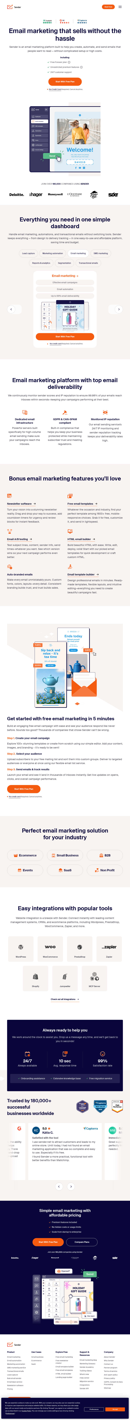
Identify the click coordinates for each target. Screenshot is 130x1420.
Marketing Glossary (87, 1363)
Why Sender (109, 1360)
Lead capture (28, 253)
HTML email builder (79, 539)
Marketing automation (53, 253)
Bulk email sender (14, 1378)
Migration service (87, 1381)
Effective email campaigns (65, 282)
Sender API (84, 1388)
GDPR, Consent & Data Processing (113, 1383)
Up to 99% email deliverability (65, 296)
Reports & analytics (41, 263)
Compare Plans (82, 1242)
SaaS (33, 1364)
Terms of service (110, 1371)
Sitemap (107, 1388)
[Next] (119, 309)
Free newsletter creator (62, 1361)
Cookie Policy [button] (26, 1411)
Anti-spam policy (111, 1375)
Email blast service (14, 1382)
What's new (84, 1374)
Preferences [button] (10, 1414)
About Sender (109, 1357)
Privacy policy (109, 1378)
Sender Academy (87, 1367)
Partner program (110, 1368)
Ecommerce (36, 1360)
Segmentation (64, 263)
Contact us (108, 1364)
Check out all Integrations (63, 999)
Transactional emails (88, 263)
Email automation (65, 289)
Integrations (85, 1385)
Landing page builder (64, 1377)
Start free (108, 7)
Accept (115, 1409)
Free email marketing (64, 1357)
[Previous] (11, 309)
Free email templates (80, 503)
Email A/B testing (17, 539)
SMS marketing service (16, 1368)
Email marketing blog (88, 1360)
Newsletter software (19, 503)
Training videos (86, 1371)
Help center (84, 1378)
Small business (37, 1357)
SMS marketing (101, 253)
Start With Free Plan (65, 81)
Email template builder (81, 574)
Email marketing (78, 253)
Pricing (10, 1389)
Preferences (94, 1409)
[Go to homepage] (14, 7)
